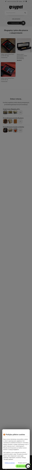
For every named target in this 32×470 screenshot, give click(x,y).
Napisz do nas (28, 466)
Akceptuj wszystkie (22, 466)
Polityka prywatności (10, 463)
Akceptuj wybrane (22, 463)
